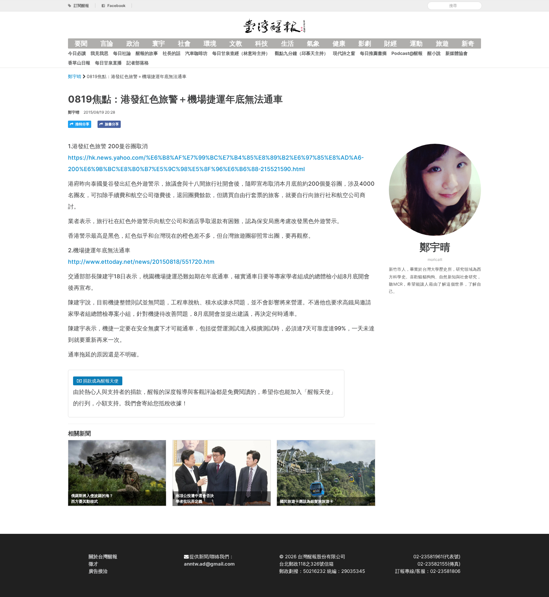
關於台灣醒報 (103, 557)
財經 (390, 43)
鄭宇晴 (75, 76)
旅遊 (442, 43)
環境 (210, 43)
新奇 (468, 43)
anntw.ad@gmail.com (209, 564)
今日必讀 (77, 53)
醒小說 (434, 53)
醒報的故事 (147, 53)
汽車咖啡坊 (196, 53)
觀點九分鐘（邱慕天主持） (301, 53)
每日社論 (122, 53)
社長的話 (171, 53)
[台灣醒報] (274, 25)
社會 (184, 43)
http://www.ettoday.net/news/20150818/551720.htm (141, 261)
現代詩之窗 (344, 53)
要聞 (81, 43)
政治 (132, 43)
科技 (261, 43)
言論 (106, 43)
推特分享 (81, 124)
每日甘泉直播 (108, 62)
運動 (416, 43)
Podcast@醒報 (407, 53)
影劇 (364, 43)
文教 (235, 43)
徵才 (93, 564)
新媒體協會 (456, 53)
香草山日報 (79, 62)
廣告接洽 (98, 571)
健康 (339, 43)
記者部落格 (137, 62)
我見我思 (99, 53)
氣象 (313, 43)
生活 (287, 43)
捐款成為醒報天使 (100, 380)
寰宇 (158, 43)
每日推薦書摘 (373, 53)
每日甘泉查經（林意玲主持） (241, 53)
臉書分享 (111, 124)
